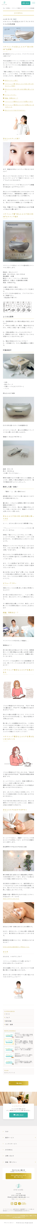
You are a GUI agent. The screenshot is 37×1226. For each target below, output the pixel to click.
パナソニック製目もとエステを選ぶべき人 (19, 101)
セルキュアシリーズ (9, 1072)
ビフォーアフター (10, 95)
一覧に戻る (18, 1083)
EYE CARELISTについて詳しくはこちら (18, 1176)
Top (4, 8)
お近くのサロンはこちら (11, 899)
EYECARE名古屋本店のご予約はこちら (16, 947)
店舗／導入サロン (11, 1162)
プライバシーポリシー (9, 1222)
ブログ (8, 1017)
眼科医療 (8, 1021)
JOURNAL (8, 8)
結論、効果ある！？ (11, 98)
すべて (8, 1014)
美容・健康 (9, 1024)
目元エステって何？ (11, 80)
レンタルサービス (11, 1144)
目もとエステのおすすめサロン (15, 110)
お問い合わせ (25, 3)
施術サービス (9, 1138)
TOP (6, 1131)
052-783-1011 (20, 1199)
